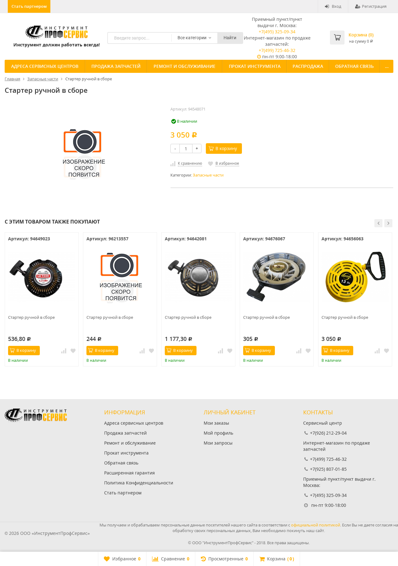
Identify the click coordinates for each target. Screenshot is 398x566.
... (387, 66)
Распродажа (308, 66)
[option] (41, 299)
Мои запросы (218, 443)
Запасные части (208, 175)
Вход (336, 6)
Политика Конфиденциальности (138, 483)
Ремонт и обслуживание (184, 66)
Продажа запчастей (116, 66)
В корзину (226, 148)
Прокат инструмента (254, 66)
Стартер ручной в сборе (31, 317)
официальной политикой (315, 525)
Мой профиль (218, 433)
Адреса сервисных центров (44, 66)
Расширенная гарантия (129, 473)
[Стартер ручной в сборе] (41, 277)
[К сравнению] (63, 350)
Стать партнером (29, 6)
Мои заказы (216, 423)
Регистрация (374, 6)
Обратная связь (354, 66)
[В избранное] (73, 350)
